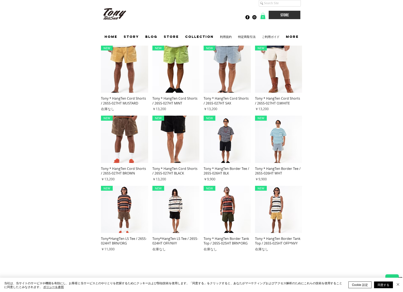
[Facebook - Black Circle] (247, 17)
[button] (263, 16)
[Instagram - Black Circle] (254, 17)
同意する (383, 285)
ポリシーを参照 (53, 287)
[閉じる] (397, 285)
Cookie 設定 (360, 285)
